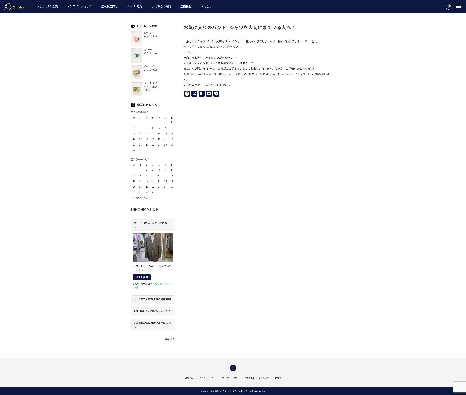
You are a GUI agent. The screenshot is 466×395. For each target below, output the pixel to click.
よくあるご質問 (161, 6)
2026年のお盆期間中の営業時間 (152, 299)
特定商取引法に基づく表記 (257, 378)
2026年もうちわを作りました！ (152, 311)
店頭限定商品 (109, 6)
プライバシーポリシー (230, 378)
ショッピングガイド (207, 378)
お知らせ (157, 283)
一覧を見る (168, 339)
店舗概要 (185, 6)
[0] (447, 8)
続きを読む (141, 277)
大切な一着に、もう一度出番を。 (150, 224)
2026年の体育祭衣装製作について (152, 324)
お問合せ (206, 6)
